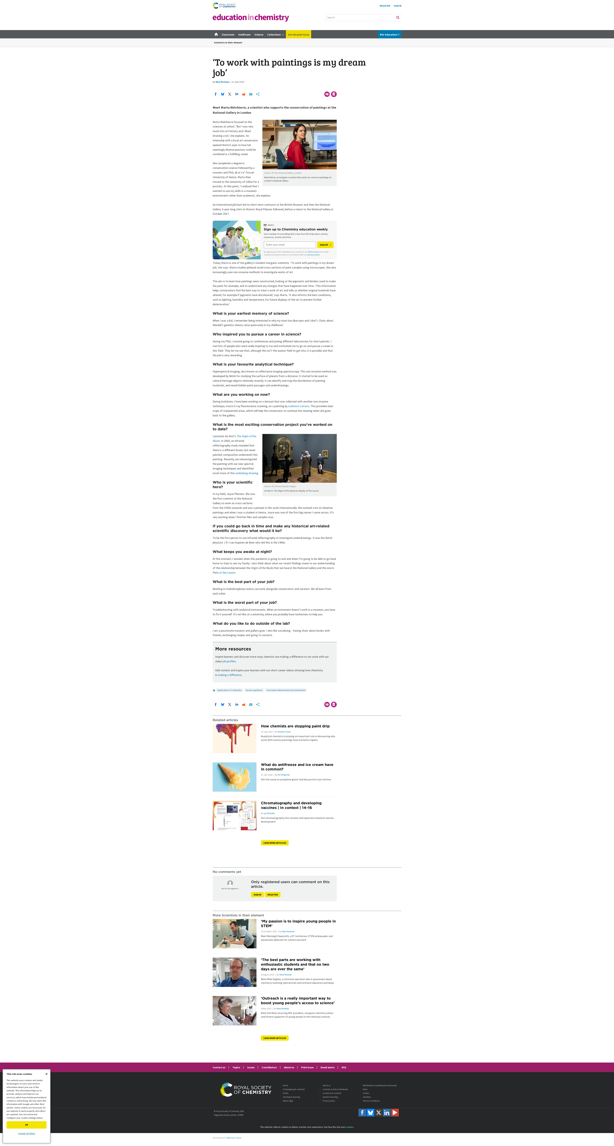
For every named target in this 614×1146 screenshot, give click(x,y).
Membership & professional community (380, 1085)
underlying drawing (246, 473)
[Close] (46, 1073)
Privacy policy (329, 1100)
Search (397, 17)
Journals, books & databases (335, 1089)
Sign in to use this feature (321, 87)
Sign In (397, 5)
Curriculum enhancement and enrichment (285, 690)
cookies (350, 1127)
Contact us (219, 1067)
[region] (27, 1106)
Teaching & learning (291, 1097)
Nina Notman (222, 81)
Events (285, 1093)
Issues (251, 1067)
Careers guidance (254, 690)
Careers (366, 1093)
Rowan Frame (284, 731)
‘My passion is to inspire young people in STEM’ (298, 923)
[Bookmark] (334, 94)
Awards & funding (330, 1097)
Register (385, 5)
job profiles (229, 661)
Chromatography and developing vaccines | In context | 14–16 (291, 805)
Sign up (324, 244)
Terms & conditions (371, 1100)
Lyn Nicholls (269, 813)
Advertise (366, 1097)
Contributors (269, 1067)
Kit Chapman (284, 774)
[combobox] (363, 17)
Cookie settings (26, 1133)
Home (285, 1085)
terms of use (313, 252)
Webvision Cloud (234, 1138)
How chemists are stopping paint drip (295, 726)
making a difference (230, 675)
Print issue (307, 1067)
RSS (344, 1067)
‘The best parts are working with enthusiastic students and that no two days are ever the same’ (295, 964)
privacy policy (314, 254)
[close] (336, 87)
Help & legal (288, 1100)
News (365, 1089)
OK (26, 1124)
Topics (236, 1067)
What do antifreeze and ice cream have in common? (297, 767)
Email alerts (328, 1067)
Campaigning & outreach (294, 1089)
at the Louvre (227, 572)
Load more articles (275, 842)
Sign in (257, 894)
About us (289, 1067)
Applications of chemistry (229, 690)
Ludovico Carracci (298, 406)
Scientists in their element (228, 42)
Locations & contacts (332, 1093)
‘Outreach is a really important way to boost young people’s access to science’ (298, 1000)
